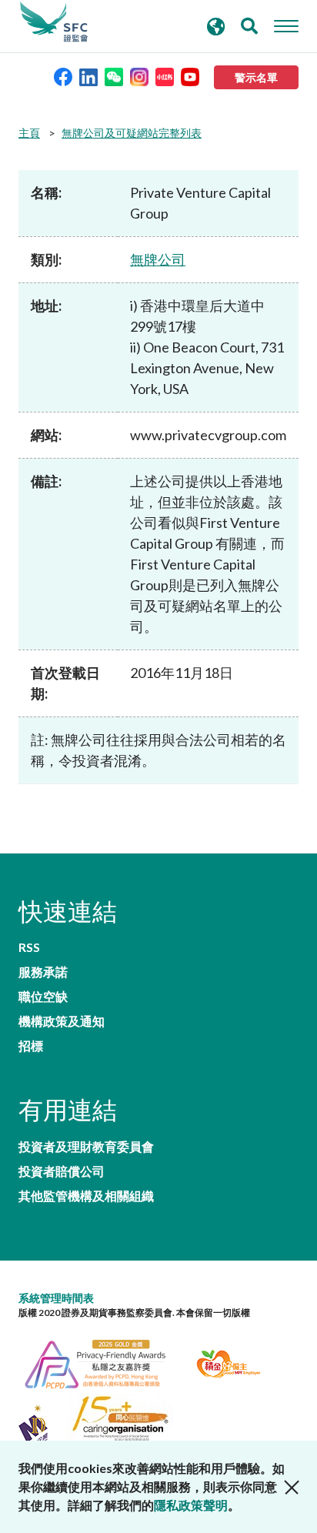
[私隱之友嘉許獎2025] (104, 1361)
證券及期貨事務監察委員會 (53, 22)
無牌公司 (157, 259)
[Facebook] (63, 75)
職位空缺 (43, 996)
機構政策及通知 (61, 1021)
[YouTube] (190, 75)
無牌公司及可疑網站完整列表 (132, 132)
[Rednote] (164, 75)
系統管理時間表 (56, 1297)
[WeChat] (114, 75)
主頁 (29, 132)
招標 (30, 1046)
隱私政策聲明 (191, 1505)
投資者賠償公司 (61, 1171)
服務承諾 (43, 972)
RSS (29, 947)
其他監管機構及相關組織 (86, 1196)
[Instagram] (139, 75)
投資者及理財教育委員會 (86, 1147)
